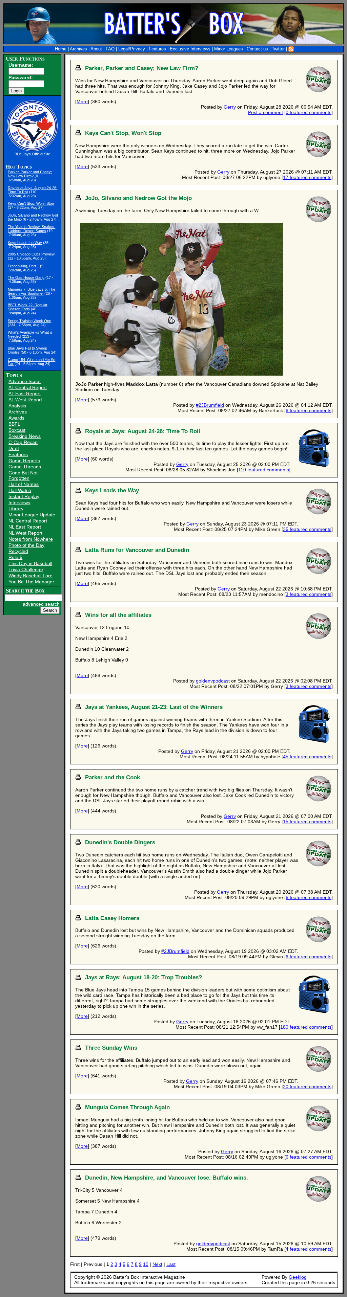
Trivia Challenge (25, 569)
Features (157, 49)
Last (171, 1264)
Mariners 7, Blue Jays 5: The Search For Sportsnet (31, 291)
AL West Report (25, 399)
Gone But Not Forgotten (23, 475)
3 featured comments (308, 594)
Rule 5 (15, 557)
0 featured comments (308, 112)
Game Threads (24, 466)
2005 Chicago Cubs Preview (31, 254)
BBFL (14, 424)
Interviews (19, 502)
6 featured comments (308, 410)
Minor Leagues (228, 49)
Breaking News (24, 436)
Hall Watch (19, 490)
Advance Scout (24, 381)
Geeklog (298, 1277)
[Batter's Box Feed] (291, 49)
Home (60, 49)
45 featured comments (307, 756)
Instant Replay (23, 496)
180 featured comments (305, 1027)
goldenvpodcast (213, 681)
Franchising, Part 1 (23, 266)
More (82, 101)
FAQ (110, 49)
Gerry (230, 107)
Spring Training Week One (29, 321)
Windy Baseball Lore (30, 575)
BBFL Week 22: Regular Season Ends (27, 307)
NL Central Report (27, 520)
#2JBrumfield (210, 405)
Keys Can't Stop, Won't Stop (31, 203)
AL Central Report (27, 387)
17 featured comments (307, 177)
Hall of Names (23, 484)
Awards (16, 418)
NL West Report (25, 533)
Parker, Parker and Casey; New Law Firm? (30, 174)
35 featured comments (307, 529)
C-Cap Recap (23, 442)
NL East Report (24, 527)
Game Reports (24, 460)
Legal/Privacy (131, 49)
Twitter (278, 49)
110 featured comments (263, 469)
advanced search (41, 604)
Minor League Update (31, 514)
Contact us (257, 49)
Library (15, 508)
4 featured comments (308, 1249)
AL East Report (24, 393)
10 (145, 1264)
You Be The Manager (31, 581)
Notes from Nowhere (30, 539)
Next (157, 1264)
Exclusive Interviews (190, 49)
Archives (78, 49)
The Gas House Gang (26, 277)
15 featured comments (307, 821)
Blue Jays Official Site (32, 154)
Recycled (18, 551)
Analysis (17, 405)
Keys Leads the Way (25, 243)
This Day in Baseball (30, 563)
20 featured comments (307, 1086)
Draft (13, 448)
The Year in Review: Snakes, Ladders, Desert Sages (31, 229)
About (96, 49)
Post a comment (265, 112)
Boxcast (16, 430)
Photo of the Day (26, 545)
